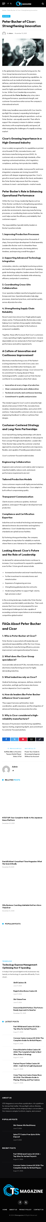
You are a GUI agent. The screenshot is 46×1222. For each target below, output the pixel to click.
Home (4, 10)
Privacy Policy (25, 1209)
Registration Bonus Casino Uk (25, 991)
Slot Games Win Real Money (24, 1125)
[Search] (42, 3)
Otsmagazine (19, 1215)
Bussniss (6, 16)
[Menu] (3, 3)
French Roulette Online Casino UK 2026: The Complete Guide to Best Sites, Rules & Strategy (27, 1052)
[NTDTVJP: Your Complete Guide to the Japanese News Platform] (23, 799)
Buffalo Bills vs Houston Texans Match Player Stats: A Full (12, 754)
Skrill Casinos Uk (19, 983)
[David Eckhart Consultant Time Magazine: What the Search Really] (23, 843)
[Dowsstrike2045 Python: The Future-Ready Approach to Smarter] (6, 1010)
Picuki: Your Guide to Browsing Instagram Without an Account (32, 754)
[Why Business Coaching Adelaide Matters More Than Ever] (23, 886)
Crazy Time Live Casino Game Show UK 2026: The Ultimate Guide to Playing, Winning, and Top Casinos (27, 1077)
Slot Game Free (19, 999)
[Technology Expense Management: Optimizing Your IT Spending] (23, 942)
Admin (11, 33)
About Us (13, 1209)
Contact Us (38, 1209)
